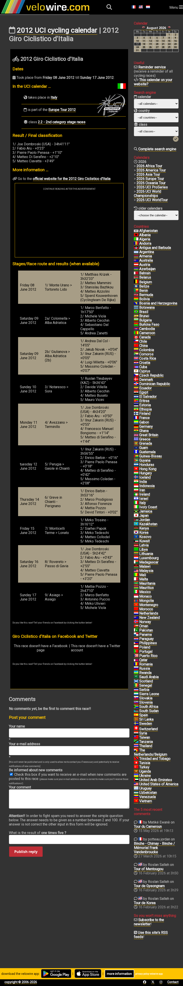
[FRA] (136, 418)
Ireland (144, 494)
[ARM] (136, 256)
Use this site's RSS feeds (151, 934)
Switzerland (148, 729)
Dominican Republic (154, 384)
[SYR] (136, 733)
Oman (143, 626)
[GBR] (136, 435)
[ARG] (136, 252)
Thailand (145, 746)
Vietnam (145, 801)
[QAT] (136, 660)
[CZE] (136, 375)
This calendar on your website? (153, 82)
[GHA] (136, 431)
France (144, 418)
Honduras (146, 465)
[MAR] (136, 609)
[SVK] (136, 698)
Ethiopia (145, 409)
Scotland (146, 681)
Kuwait (144, 541)
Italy (54, 97)
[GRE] (136, 439)
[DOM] (136, 384)
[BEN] (136, 290)
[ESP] (136, 715)
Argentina (146, 252)
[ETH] (136, 409)
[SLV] (136, 396)
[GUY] (136, 460)
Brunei (144, 316)
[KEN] (136, 528)
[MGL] (136, 600)
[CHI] (136, 341)
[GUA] (136, 452)
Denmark (146, 379)
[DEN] (136, 379)
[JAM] (136, 511)
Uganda (145, 771)
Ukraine (145, 775)
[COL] (136, 350)
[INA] (136, 486)
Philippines (148, 643)
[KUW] (136, 541)
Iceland (145, 477)
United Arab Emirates (155, 780)
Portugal (145, 651)
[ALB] (136, 235)
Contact (173, 982)
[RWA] (136, 673)
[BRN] (136, 273)
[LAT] (136, 545)
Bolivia (144, 299)
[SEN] (136, 685)
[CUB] (136, 367)
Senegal (145, 685)
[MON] (136, 596)
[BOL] (136, 299)
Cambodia (147, 329)
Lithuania (146, 554)
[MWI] (136, 566)
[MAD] (136, 562)
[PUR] (136, 656)
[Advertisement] (69, 223)
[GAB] (136, 422)
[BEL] (136, 282)
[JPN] (136, 515)
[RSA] (136, 707)
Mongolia (146, 600)
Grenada (145, 443)
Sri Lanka (146, 719)
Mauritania (147, 583)
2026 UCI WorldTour (152, 200)
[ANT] (136, 248)
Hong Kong (147, 469)
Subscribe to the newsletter (149, 922)
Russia (144, 668)
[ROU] (136, 664)
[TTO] (136, 759)
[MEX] (136, 592)
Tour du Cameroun (148, 826)
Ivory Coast (148, 507)
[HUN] (136, 473)
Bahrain (145, 273)
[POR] (136, 651)
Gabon (144, 422)
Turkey (144, 767)
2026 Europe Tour (150, 179)
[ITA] (136, 503)
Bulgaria (145, 320)
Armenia (145, 256)
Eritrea (144, 401)
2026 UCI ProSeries (152, 187)
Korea (143, 532)
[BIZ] (136, 286)
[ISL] (136, 477)
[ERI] (136, 401)
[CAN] (136, 337)
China (143, 346)
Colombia (146, 350)
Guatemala (147, 452)
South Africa (148, 707)
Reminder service (152, 67)
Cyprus (144, 371)
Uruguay (145, 788)
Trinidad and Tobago (155, 759)
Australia (146, 260)
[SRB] (136, 690)
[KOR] (136, 532)
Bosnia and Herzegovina (158, 303)
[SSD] (136, 711)
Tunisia (144, 763)
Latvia (144, 545)
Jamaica (145, 511)
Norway (145, 622)
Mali (142, 575)
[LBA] (136, 549)
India (143, 481)
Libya (143, 549)
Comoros (146, 354)
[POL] (136, 647)
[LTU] (136, 554)
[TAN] (136, 742)
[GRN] (136, 443)
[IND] (136, 481)
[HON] (136, 465)
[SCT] (136, 681)
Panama (145, 634)
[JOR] (136, 520)
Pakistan (146, 630)
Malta (143, 579)
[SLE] (136, 694)
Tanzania (146, 742)
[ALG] (136, 239)
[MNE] (136, 605)
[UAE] (136, 780)
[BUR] (136, 324)
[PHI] (136, 643)
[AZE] (136, 269)
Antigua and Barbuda (155, 248)
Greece (144, 439)
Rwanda (145, 673)
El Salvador (148, 396)
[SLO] (136, 702)
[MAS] (136, 571)
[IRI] (136, 490)
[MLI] (136, 575)
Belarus (145, 277)
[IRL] (136, 494)
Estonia (145, 405)
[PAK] (136, 630)
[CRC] (136, 358)
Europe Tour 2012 (62, 110)
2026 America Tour (151, 170)
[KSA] (136, 677)
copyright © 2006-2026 (20, 982)
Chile (143, 341)
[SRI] (136, 719)
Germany (146, 426)
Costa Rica (147, 358)
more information (119, 974)
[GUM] (136, 448)
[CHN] (136, 346)
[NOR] (136, 622)
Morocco (146, 609)
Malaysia (146, 571)
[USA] (136, 784)
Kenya (144, 528)
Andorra (145, 243)
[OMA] (136, 626)
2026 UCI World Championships (147, 193)
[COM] (136, 354)
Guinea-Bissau (150, 456)
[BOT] (136, 307)
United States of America (158, 784)
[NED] (136, 613)
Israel (143, 498)
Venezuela (147, 797)
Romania (146, 664)
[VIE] (136, 801)
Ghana (144, 431)
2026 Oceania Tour (151, 183)
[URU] (136, 788)
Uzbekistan (148, 792)
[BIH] (136, 303)
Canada (145, 337)
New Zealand (149, 617)
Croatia (144, 363)
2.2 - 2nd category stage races (61, 122)
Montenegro (148, 605)
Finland (144, 413)
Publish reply (25, 851)
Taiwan (144, 737)
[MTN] (136, 583)
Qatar (143, 660)
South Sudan (149, 711)
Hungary (145, 473)
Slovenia (146, 702)
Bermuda (146, 295)
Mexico (145, 592)
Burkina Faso (149, 324)
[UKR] (136, 775)
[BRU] (136, 316)
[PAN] (136, 634)
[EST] (136, 405)
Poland (144, 647)
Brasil (143, 312)
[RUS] (136, 668)
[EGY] (136, 392)
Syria (143, 733)
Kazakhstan (148, 524)
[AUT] (136, 265)
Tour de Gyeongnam (149, 886)
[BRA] (136, 312)
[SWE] (136, 723)
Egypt (143, 392)
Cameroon (147, 333)
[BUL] (136, 320)
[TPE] (136, 737)
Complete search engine (157, 149)
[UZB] (136, 792)
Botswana (147, 307)
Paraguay (146, 639)
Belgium (145, 282)
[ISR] (136, 498)
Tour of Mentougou (148, 869)
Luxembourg (149, 558)
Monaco (145, 596)
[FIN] (136, 413)
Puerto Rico (148, 656)
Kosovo (145, 537)
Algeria (144, 239)
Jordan (144, 520)
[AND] (136, 243)
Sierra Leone (149, 694)
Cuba (143, 367)
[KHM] (136, 329)
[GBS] (136, 456)
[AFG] (136, 231)
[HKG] (136, 469)
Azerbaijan (147, 269)
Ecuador (145, 388)
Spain (143, 715)
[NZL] (136, 617)
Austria (144, 265)
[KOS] (136, 537)
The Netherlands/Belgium (150, 752)
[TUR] (136, 767)
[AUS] (136, 260)
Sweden (145, 723)
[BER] (136, 295)
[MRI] (136, 588)
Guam (143, 448)
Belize (144, 286)
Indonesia (147, 486)
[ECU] (136, 388)
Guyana (144, 460)
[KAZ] (136, 524)
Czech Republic (151, 375)
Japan (144, 515)
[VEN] (136, 797)
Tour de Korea (145, 903)
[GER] (136, 426)
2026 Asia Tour (148, 174)
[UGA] (136, 771)
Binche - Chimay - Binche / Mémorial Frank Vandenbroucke (154, 847)
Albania (145, 235)
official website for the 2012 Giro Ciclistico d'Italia (71, 179)
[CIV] (136, 507)
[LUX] (136, 558)
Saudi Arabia (149, 677)
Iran (142, 490)
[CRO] (136, 363)
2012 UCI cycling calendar (57, 30)
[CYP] (136, 371)
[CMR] (136, 333)
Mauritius (146, 588)
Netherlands (148, 613)
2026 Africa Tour (149, 166)
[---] (136, 750)
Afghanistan (148, 231)
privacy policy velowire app (149, 974)
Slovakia (145, 698)
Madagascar (148, 562)
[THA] (136, 746)
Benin (143, 290)
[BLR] (136, 277)
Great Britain (148, 435)
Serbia (144, 690)
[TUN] (136, 763)
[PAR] (136, 639)
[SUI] (136, 729)
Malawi (144, 566)
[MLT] (136, 579)
